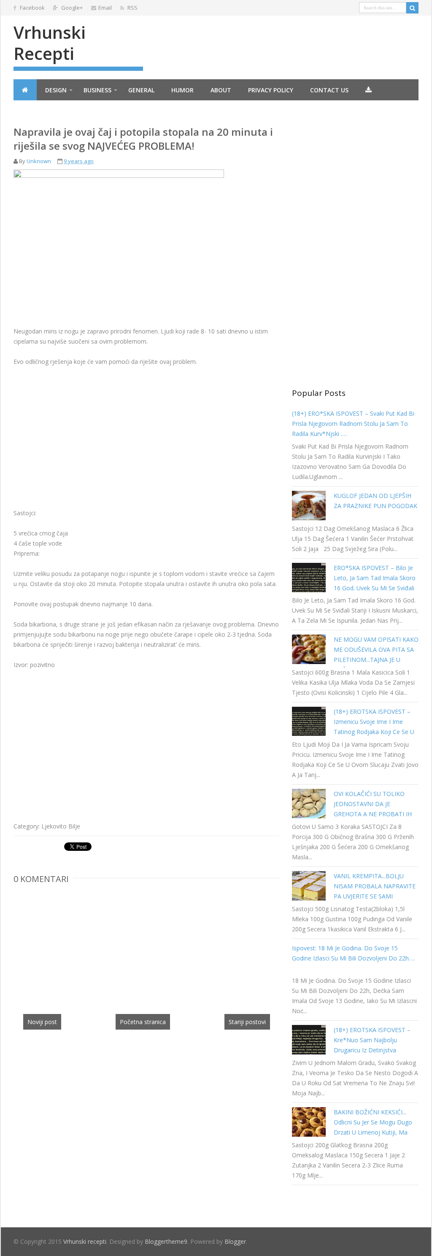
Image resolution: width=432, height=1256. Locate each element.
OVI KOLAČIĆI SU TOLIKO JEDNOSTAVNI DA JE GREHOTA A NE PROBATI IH (373, 804)
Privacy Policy (270, 90)
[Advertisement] (84, 436)
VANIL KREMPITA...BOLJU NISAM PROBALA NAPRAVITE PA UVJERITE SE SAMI (375, 886)
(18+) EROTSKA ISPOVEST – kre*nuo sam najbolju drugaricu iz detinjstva (372, 1040)
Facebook (32, 7)
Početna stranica (143, 1022)
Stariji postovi (247, 1022)
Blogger (235, 1241)
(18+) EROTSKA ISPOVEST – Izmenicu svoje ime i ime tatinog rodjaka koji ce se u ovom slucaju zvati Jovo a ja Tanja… (374, 731)
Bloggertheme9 (166, 1241)
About (221, 90)
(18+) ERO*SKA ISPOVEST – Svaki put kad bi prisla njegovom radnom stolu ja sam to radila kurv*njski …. (353, 423)
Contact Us (329, 90)
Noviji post (42, 1022)
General (141, 90)
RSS (132, 7)
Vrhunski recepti (50, 43)
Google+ (71, 7)
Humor (182, 90)
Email (105, 7)
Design (56, 90)
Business (97, 90)
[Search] (412, 7)
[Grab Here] (368, 89)
